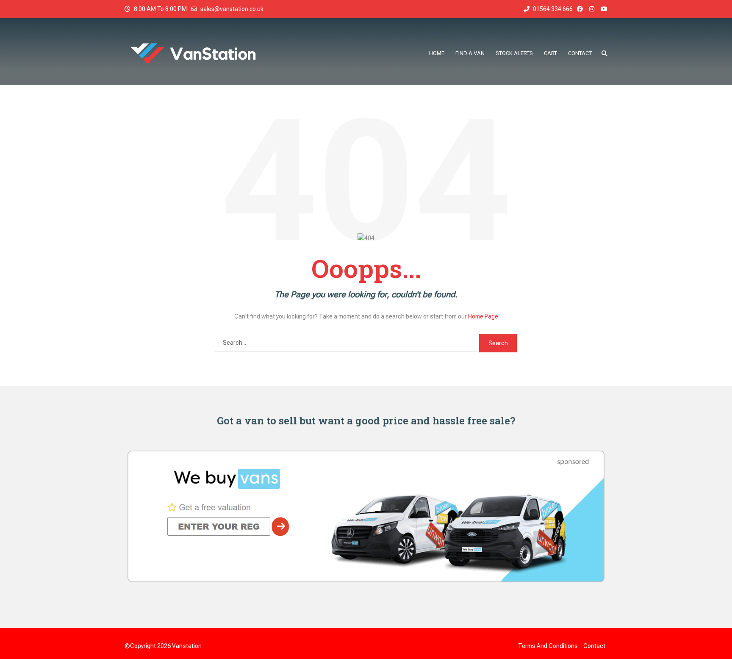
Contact (594, 645)
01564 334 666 (552, 9)
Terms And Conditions (548, 645)
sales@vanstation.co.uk (231, 9)
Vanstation (187, 645)
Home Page (483, 316)
